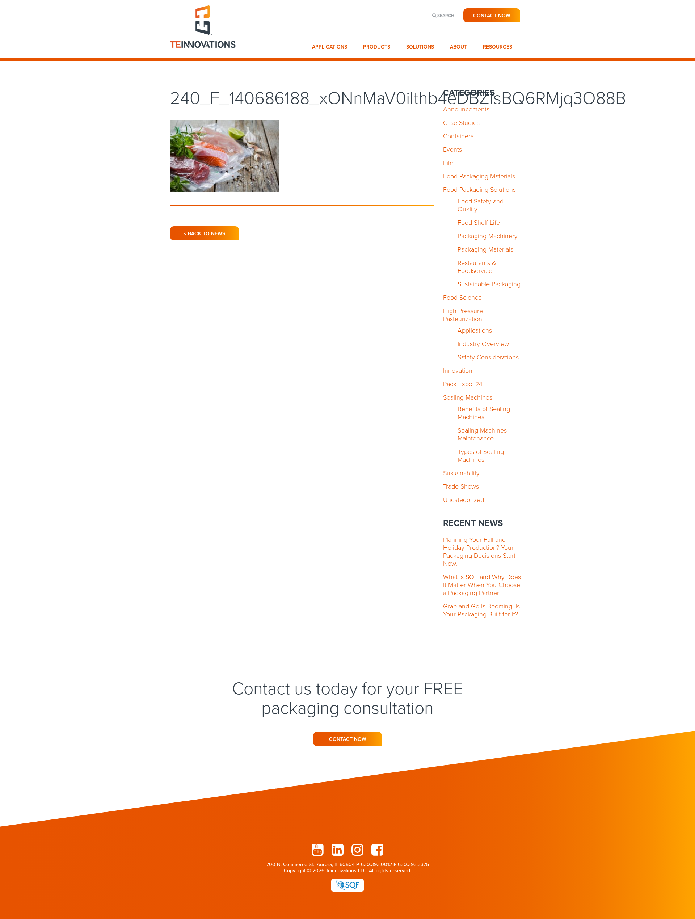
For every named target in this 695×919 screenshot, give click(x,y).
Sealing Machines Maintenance (482, 434)
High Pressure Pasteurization (463, 315)
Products (376, 47)
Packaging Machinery (488, 236)
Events (452, 149)
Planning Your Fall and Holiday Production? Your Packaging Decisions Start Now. (479, 552)
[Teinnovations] (203, 54)
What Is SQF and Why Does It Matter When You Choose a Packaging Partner (482, 585)
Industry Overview (483, 344)
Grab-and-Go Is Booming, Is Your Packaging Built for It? (481, 610)
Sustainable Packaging (489, 284)
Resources (497, 47)
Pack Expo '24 (463, 384)
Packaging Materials (485, 249)
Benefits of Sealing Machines (484, 413)
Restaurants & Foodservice (477, 267)
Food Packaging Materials (479, 176)
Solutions (420, 47)
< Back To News (204, 234)
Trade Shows (461, 486)
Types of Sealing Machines (481, 456)
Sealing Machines (467, 397)
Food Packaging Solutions (479, 190)
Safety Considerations (488, 357)
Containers (458, 136)
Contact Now (491, 16)
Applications (329, 47)
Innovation (457, 371)
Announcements (466, 109)
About (458, 47)
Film (449, 163)
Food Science (462, 298)
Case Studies (461, 123)
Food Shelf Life (479, 223)
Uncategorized (463, 500)
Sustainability (461, 473)
